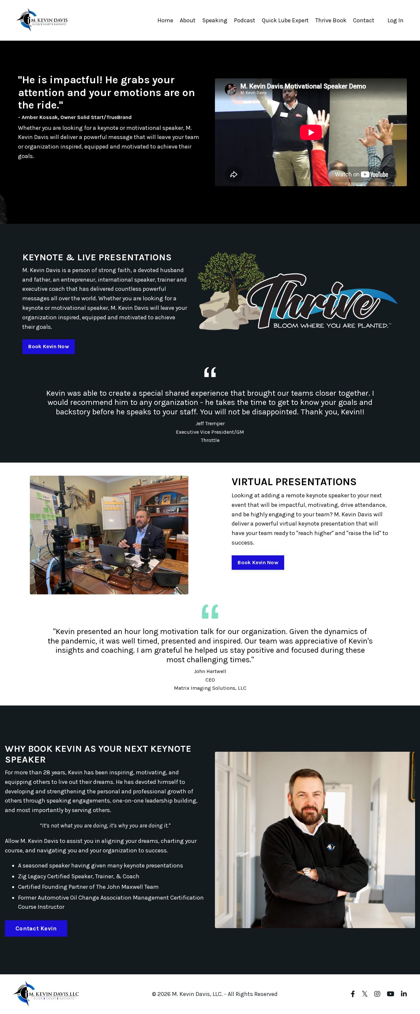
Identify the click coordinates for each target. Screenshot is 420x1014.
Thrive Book (330, 20)
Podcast (244, 20)
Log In (396, 20)
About (188, 20)
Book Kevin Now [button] (48, 346)
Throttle (210, 440)
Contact (363, 20)
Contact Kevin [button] (36, 928)
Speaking (214, 20)
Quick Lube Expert (285, 20)
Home (165, 20)
